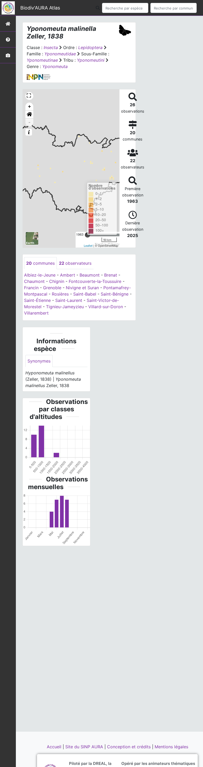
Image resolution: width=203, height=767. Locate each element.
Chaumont (34, 281)
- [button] (29, 122)
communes (40, 263)
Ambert (67, 275)
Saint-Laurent (68, 300)
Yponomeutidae (60, 53)
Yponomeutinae (42, 60)
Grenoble (52, 287)
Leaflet (88, 245)
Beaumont (90, 275)
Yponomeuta (55, 66)
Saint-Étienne (37, 300)
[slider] (87, 235)
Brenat (110, 275)
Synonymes (38, 361)
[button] (29, 114)
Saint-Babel (84, 294)
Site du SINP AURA (84, 746)
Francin (31, 287)
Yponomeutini (90, 60)
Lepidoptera (90, 47)
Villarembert (36, 313)
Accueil (55, 746)
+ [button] (29, 106)
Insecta (51, 47)
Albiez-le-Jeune (40, 275)
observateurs (75, 263)
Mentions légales (171, 746)
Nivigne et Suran (82, 287)
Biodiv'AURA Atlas (40, 8)
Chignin (56, 281)
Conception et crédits (129, 746)
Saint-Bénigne (114, 294)
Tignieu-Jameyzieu (65, 306)
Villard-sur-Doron (105, 306)
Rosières (60, 294)
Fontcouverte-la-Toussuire (95, 281)
